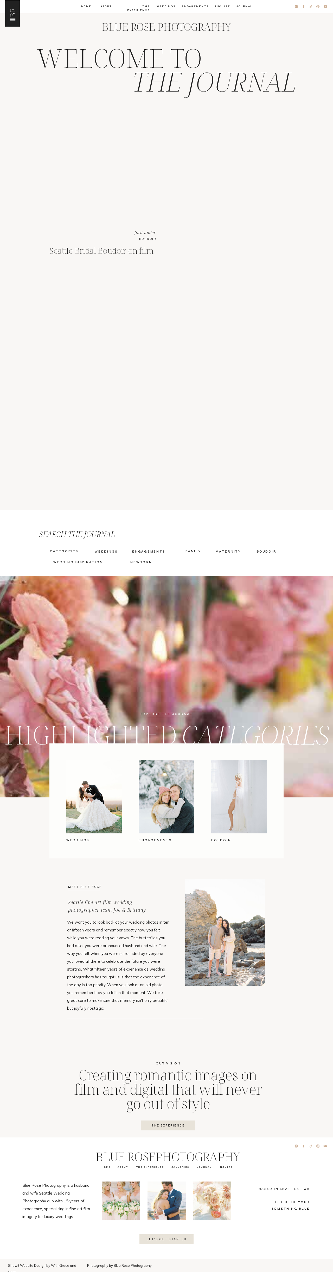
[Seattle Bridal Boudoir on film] (102, 153)
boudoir (147, 239)
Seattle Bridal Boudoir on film (101, 250)
